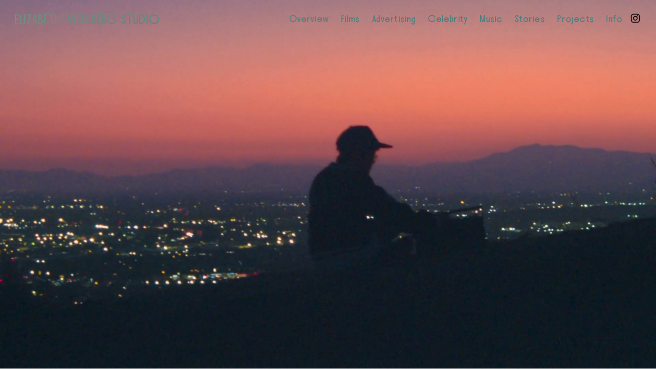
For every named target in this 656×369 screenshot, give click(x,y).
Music (491, 19)
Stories (530, 19)
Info (614, 19)
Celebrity (448, 19)
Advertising (394, 19)
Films (350, 19)
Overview (309, 19)
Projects (575, 19)
